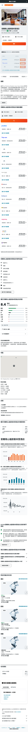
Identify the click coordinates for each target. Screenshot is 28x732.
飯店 (9, 727)
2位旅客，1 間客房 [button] (7, 40)
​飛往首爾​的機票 (7, 695)
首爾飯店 (6, 699)
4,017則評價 (14, 30)
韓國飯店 (18, 727)
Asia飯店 (13, 727)
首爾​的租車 (6, 697)
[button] (26, 1)
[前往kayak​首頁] (9, 5)
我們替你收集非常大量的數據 (9, 718)
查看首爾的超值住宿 (23, 606)
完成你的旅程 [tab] (6, 687)
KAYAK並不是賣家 (6, 716)
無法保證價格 (18, 711)
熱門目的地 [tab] (13, 687)
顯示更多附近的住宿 (23, 579)
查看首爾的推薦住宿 (23, 633)
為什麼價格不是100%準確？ (8, 721)
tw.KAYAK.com (4, 727)
